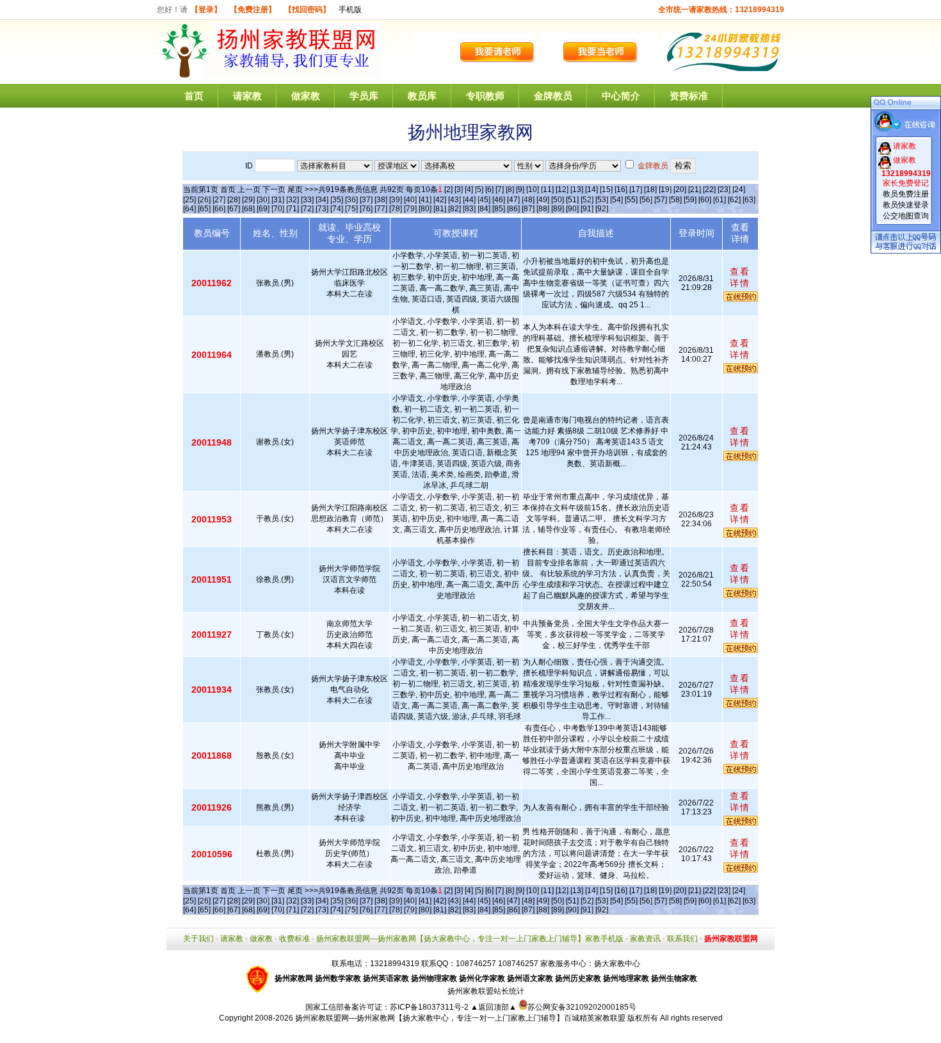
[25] (189, 199)
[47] (513, 199)
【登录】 (206, 9)
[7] (499, 189)
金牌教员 (553, 95)
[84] (484, 208)
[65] (204, 208)
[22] (709, 189)
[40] (410, 199)
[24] (738, 189)
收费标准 (294, 938)
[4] (469, 189)
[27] (219, 199)
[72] (307, 208)
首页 (194, 95)
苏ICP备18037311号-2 (430, 1007)
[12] (562, 189)
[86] (513, 208)
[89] (557, 208)
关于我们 (198, 938)
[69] (263, 208)
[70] (277, 208)
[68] (248, 208)
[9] (520, 189)
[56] (645, 199)
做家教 (305, 95)
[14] (591, 189)
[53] (601, 199)
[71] (292, 208)
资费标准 (689, 95)
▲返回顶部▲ (493, 1007)
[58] (675, 199)
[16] (621, 189)
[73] (322, 208)
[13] (576, 189)
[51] (572, 199)
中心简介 (621, 95)
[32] (292, 199)
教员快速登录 (906, 204)
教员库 (422, 95)
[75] (351, 208)
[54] (616, 199)
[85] (498, 208)
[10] (532, 189)
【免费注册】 (253, 9)
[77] (380, 208)
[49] (542, 199)
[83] (469, 208)
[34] (322, 199)
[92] (601, 208)
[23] (724, 189)
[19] (665, 189)
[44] (469, 199)
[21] (694, 189)
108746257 (518, 963)
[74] (336, 208)
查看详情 (740, 277)
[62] (734, 199)
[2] (448, 189)
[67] (233, 208)
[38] (380, 199)
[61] (719, 199)
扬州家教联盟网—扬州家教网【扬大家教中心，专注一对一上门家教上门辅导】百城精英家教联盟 (460, 1018)
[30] (263, 199)
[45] (484, 199)
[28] (233, 199)
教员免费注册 (906, 194)
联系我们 (682, 938)
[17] (635, 189)
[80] (425, 208)
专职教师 (485, 95)
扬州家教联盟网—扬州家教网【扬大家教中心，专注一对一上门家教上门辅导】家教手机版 (469, 938)
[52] (587, 199)
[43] (454, 199)
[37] (366, 199)
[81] (439, 208)
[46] (498, 199)
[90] (572, 208)
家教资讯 (645, 938)
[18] (650, 189)
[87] (528, 208)
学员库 (364, 95)
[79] (410, 208)
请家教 (247, 95)
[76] (366, 208)
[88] (542, 208)
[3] (458, 189)
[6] (489, 189)
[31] (277, 199)
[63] (749, 199)
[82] (454, 208)
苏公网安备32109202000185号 (581, 1007)
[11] (547, 189)
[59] (690, 199)
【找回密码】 (307, 9)
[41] (425, 199)
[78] (395, 208)
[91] (587, 208)
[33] (307, 199)
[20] (679, 189)
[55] (631, 199)
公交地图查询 (906, 215)
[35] (336, 199)
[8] (510, 189)
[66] (219, 208)
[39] (395, 199)
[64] (189, 208)
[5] (479, 189)
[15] (606, 189)
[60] (704, 199)
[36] (351, 199)
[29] (248, 199)
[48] (528, 199)
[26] (204, 199)
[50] (557, 199)
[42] (439, 199)
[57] (660, 199)
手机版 (350, 9)
